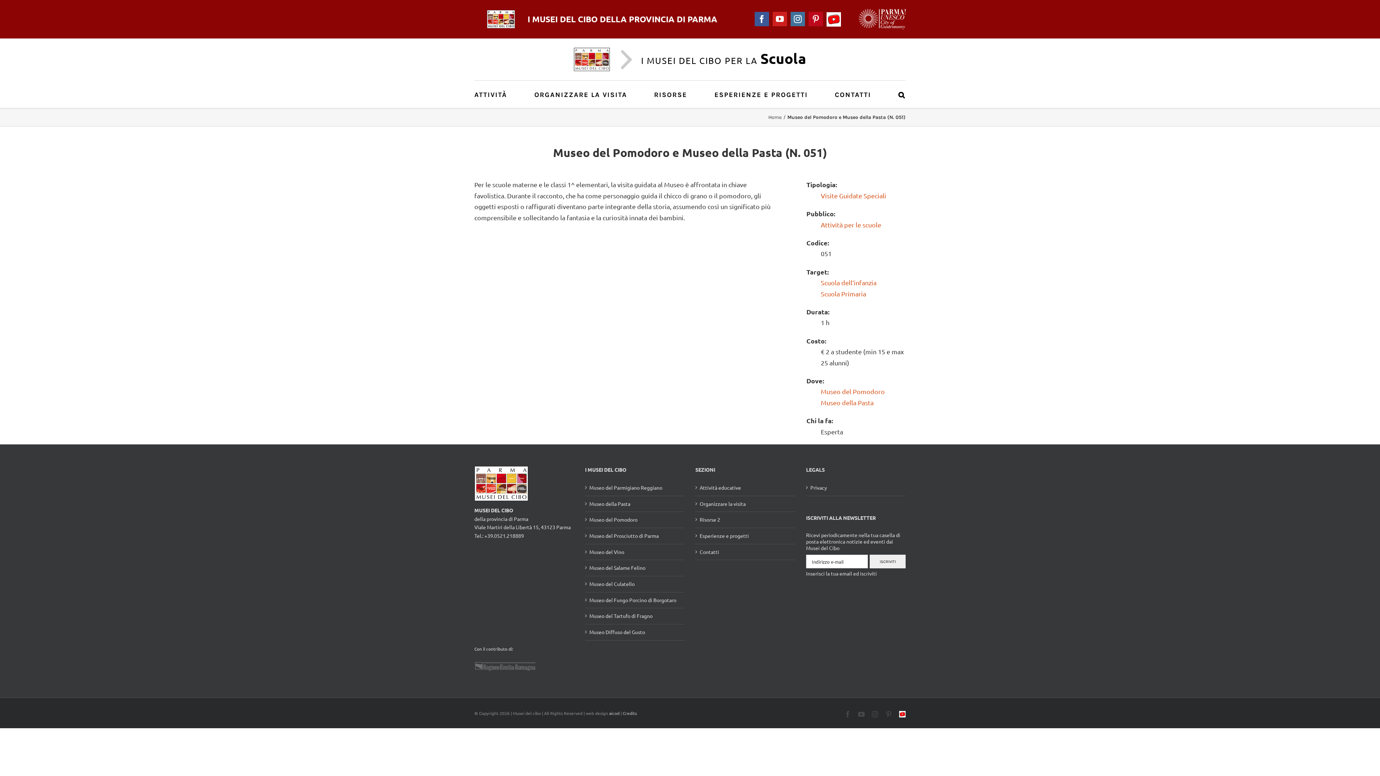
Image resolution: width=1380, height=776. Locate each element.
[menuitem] (494, 94)
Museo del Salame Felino (617, 567)
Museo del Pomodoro (853, 391)
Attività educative (720, 487)
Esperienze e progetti (724, 535)
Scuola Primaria (843, 293)
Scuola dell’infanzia (849, 282)
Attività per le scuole (851, 224)
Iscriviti (888, 561)
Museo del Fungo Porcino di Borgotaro (632, 600)
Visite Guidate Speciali (853, 195)
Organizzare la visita (723, 503)
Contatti (709, 552)
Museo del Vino (606, 552)
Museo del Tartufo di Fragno (621, 616)
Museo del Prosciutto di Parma (624, 535)
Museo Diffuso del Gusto (617, 632)
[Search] (902, 94)
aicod (614, 713)
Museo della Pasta (847, 402)
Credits (630, 713)
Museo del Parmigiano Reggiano (625, 487)
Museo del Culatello (612, 584)
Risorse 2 (710, 519)
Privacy (818, 487)
